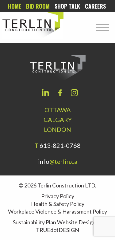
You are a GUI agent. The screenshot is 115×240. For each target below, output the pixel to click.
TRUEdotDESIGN (57, 229)
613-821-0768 (60, 145)
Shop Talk (67, 6)
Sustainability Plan (34, 222)
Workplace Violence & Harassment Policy (57, 211)
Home (14, 6)
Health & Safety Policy (57, 203)
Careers (95, 6)
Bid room (38, 6)
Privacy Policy (57, 196)
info (57, 161)
